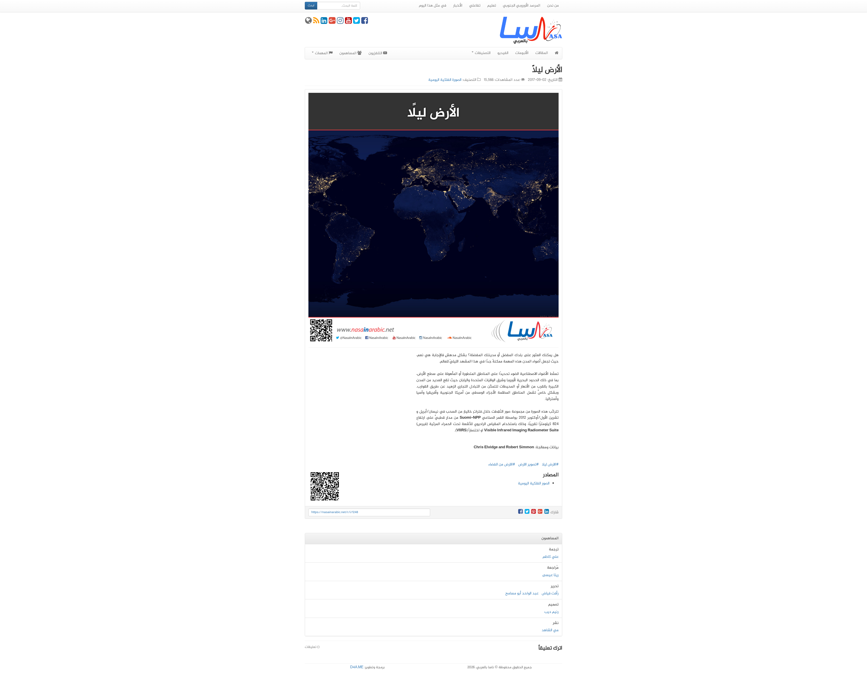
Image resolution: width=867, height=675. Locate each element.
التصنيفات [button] (482, 53)
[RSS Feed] (316, 22)
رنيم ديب (551, 612)
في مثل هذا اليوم (432, 5)
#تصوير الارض (528, 464)
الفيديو (502, 53)
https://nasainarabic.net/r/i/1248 (334, 512)
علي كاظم (551, 557)
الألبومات (522, 53)
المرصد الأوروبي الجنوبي (521, 5)
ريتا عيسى (550, 575)
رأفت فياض (550, 593)
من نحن (553, 5)
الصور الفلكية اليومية (534, 483)
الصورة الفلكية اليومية (444, 80)
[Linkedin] (324, 22)
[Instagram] (340, 22)
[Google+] (332, 22)
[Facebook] (364, 22)
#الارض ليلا (550, 464)
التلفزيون (375, 53)
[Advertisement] (359, 393)
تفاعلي (474, 5)
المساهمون (348, 53)
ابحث (311, 5)
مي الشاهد (550, 630)
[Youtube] (348, 22)
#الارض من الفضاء (501, 464)
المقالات (541, 53)
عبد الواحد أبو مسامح (521, 593)
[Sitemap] (308, 22)
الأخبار (457, 5)
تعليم (491, 5)
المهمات (321, 53)
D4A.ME (357, 667)
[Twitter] (356, 22)
